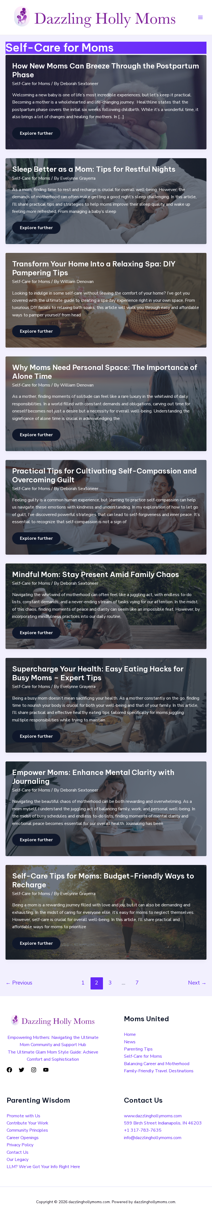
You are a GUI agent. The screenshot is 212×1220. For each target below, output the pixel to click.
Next (197, 982)
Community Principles (27, 1130)
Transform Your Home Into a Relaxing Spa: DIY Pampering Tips (94, 268)
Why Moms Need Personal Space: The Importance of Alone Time (104, 372)
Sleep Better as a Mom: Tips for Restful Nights (94, 169)
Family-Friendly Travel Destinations (159, 1071)
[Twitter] (21, 1070)
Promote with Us (23, 1116)
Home (130, 1034)
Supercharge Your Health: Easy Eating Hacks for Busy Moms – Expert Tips (98, 673)
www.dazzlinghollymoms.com (153, 1116)
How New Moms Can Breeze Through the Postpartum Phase (105, 70)
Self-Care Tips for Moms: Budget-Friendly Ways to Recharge (103, 880)
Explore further (36, 133)
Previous (19, 982)
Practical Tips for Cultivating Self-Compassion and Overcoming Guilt (104, 475)
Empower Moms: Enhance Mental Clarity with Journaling (93, 777)
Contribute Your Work (27, 1123)
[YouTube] (46, 1070)
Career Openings (23, 1138)
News (130, 1042)
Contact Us (17, 1152)
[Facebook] (9, 1070)
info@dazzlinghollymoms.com (152, 1138)
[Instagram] (33, 1070)
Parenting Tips (138, 1049)
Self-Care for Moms (31, 84)
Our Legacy (17, 1160)
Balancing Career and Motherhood (156, 1064)
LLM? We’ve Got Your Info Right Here (43, 1167)
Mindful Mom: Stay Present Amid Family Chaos (95, 574)
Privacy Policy (20, 1145)
